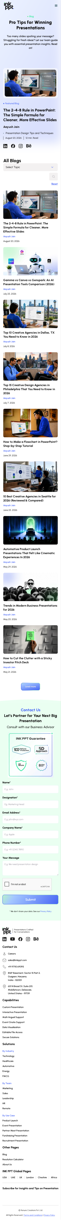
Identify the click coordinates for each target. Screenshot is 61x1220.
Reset (54, 183)
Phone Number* (11, 842)
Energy (6, 1071)
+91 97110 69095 (16, 966)
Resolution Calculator (13, 1159)
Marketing (7, 1088)
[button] (33, 6)
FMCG (5, 1076)
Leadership (8, 1098)
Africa (54, 1177)
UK (20, 1177)
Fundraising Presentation (14, 1135)
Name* (6, 782)
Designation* (10, 797)
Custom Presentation (13, 1007)
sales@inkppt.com (17, 960)
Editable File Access (12, 1032)
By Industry (8, 1051)
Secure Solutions (10, 1037)
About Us (7, 1164)
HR (3, 1103)
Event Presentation (12, 1125)
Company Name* (12, 827)
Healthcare (8, 1061)
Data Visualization (11, 1027)
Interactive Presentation (14, 1012)
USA (4, 1177)
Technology (8, 1056)
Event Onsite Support (13, 1022)
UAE (13, 1177)
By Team (6, 1083)
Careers (12, 954)
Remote (6, 1108)
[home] (8, 6)
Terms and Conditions (33, 1215)
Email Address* (11, 812)
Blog (4, 1154)
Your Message (10, 857)
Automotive (8, 1066)
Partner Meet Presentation (15, 1130)
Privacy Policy (45, 911)
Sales (5, 1093)
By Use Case (8, 1115)
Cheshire (42, 1177)
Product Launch (10, 1120)
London (30, 1177)
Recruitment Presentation (15, 1140)
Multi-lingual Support (13, 1017)
